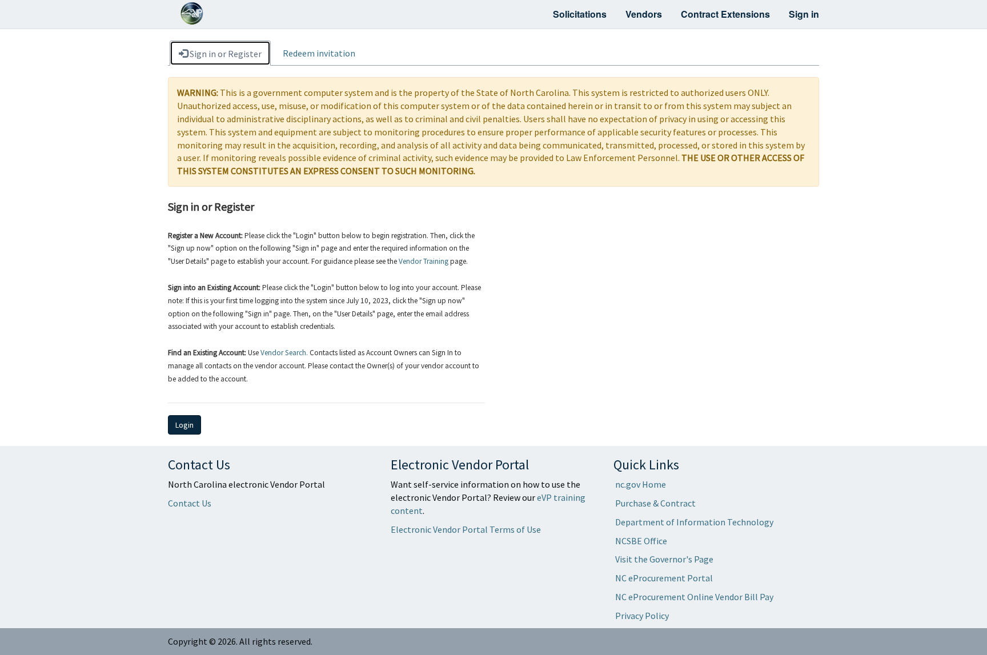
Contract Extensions (725, 14)
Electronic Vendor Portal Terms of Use (466, 529)
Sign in (804, 14)
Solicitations (580, 14)
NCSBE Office (641, 540)
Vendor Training (423, 261)
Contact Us (189, 503)
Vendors (643, 14)
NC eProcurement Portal (664, 578)
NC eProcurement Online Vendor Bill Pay (694, 596)
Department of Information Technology (694, 522)
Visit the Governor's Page (664, 559)
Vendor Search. (284, 352)
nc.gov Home (640, 484)
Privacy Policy (642, 615)
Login (184, 425)
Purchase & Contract (655, 503)
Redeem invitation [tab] (319, 53)
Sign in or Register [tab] (225, 53)
